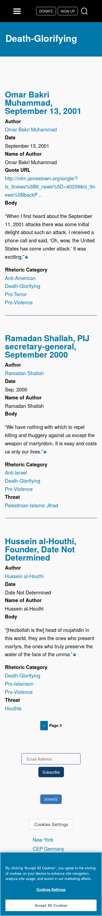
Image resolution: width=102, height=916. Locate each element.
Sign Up (68, 11)
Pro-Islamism (19, 683)
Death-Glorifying (22, 285)
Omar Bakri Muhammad (31, 129)
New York (43, 839)
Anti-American (20, 277)
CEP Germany (48, 848)
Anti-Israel (16, 472)
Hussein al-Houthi (24, 575)
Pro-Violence (19, 302)
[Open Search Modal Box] (86, 11)
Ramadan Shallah (24, 372)
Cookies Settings (51, 824)
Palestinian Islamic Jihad (31, 505)
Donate (46, 11)
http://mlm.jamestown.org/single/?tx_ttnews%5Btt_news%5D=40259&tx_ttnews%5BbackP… (50, 186)
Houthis (13, 708)
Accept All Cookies (51, 905)
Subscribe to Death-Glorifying (7, 737)
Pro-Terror (16, 294)
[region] (51, 884)
